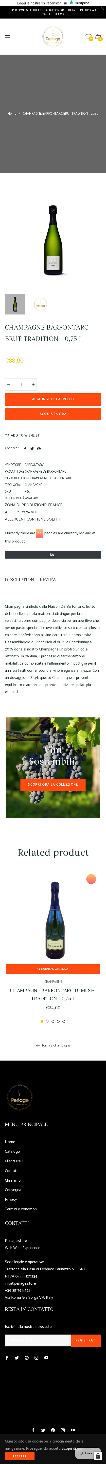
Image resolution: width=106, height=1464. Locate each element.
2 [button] (47, 1021)
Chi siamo (13, 1180)
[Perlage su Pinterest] (27, 1357)
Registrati (86, 1340)
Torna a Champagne (56, 1046)
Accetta (20, 1456)
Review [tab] (49, 579)
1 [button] (42, 1021)
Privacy (11, 1199)
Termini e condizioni (21, 1209)
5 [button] (63, 1021)
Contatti (11, 1171)
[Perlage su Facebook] (7, 1357)
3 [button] (53, 1021)
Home (12, 113)
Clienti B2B (14, 1161)
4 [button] (58, 1021)
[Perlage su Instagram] (36, 1357)
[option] (53, 947)
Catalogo (12, 1151)
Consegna (13, 1190)
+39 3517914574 (17, 1290)
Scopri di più (72, 1448)
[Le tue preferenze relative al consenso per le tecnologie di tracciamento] (98, 1456)
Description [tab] (19, 579)
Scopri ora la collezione (53, 784)
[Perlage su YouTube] (46, 1357)
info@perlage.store (20, 1283)
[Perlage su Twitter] (17, 1357)
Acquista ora (53, 414)
